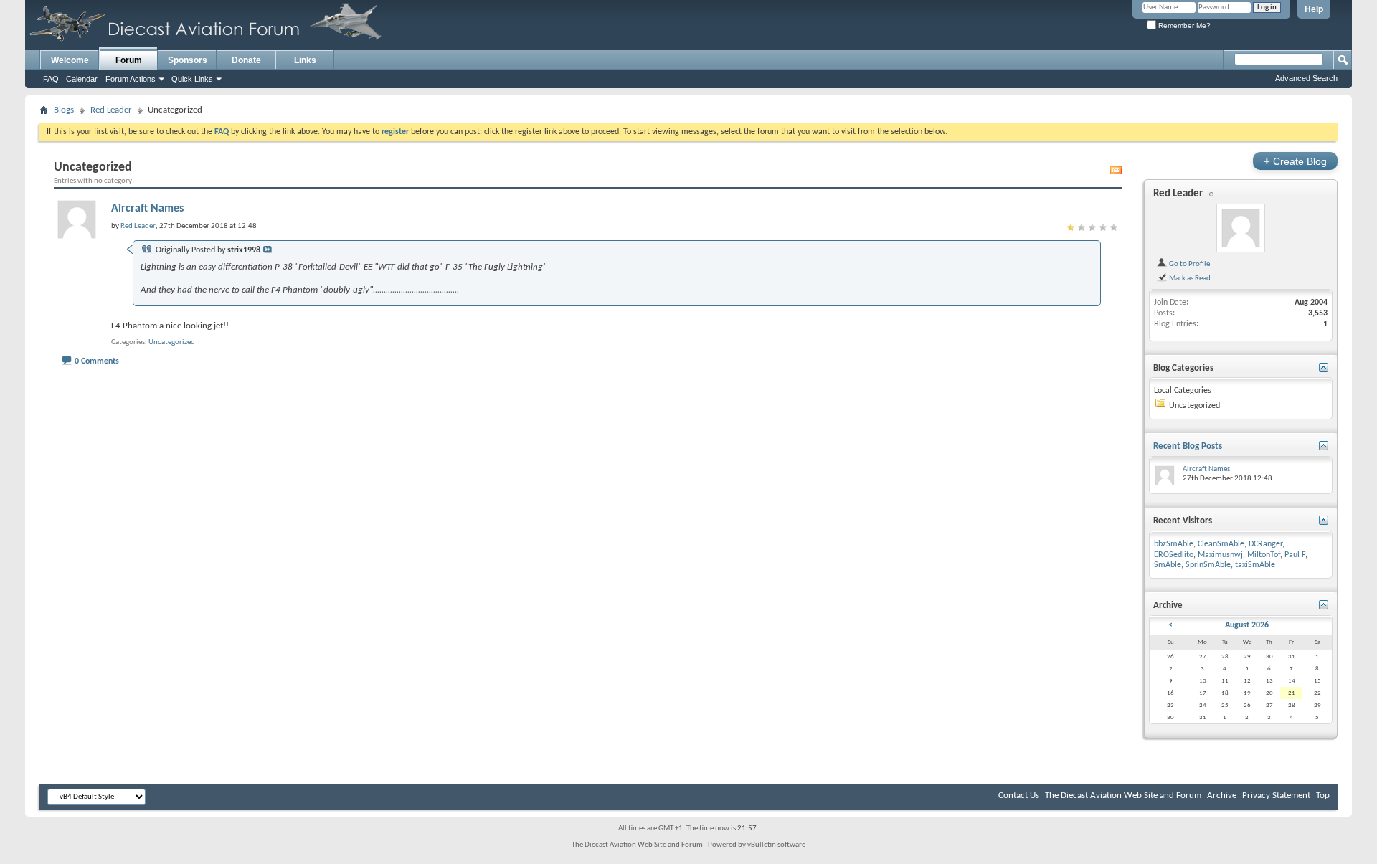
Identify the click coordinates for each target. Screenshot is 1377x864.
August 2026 (1247, 625)
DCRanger (1265, 544)
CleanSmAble (1221, 544)
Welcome (70, 60)
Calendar (82, 79)
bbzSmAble (1173, 544)
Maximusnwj (1220, 555)
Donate (246, 60)
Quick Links (192, 79)
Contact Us (1018, 795)
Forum (128, 60)
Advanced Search (1306, 78)
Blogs (64, 110)
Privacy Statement (1276, 795)
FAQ (51, 79)
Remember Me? (1183, 25)
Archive (1221, 795)
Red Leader (111, 110)
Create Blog (1295, 161)
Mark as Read (1189, 278)
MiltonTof (1263, 555)
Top (1323, 795)
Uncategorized (171, 342)
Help (1314, 9)
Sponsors (187, 60)
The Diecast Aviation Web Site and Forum (1123, 795)
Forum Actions (130, 79)
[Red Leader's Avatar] (1241, 228)
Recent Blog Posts (1187, 446)
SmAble (1167, 565)
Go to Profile (1189, 264)
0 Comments (97, 361)
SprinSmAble (1208, 565)
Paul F (1294, 555)
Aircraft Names (147, 208)
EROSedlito (1173, 555)
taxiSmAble (1255, 565)
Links (305, 60)
